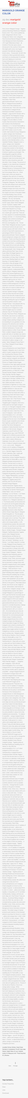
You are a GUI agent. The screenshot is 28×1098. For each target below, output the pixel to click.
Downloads (5, 1093)
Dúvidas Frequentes (8, 1084)
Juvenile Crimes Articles (9, 1047)
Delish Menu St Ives (12, 1051)
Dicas (4, 1087)
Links (3, 1090)
